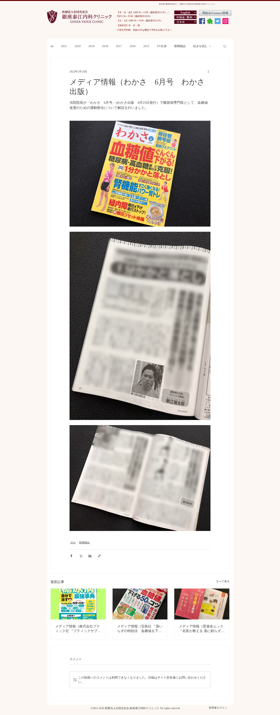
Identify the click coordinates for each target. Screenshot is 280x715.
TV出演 (161, 46)
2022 (73, 542)
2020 (78, 46)
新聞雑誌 (180, 46)
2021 (64, 46)
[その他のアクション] (208, 71)
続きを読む (200, 46)
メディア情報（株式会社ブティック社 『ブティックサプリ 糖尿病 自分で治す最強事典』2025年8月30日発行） (78, 628)
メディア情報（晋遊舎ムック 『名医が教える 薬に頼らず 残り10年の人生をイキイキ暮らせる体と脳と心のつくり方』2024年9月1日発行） (201, 628)
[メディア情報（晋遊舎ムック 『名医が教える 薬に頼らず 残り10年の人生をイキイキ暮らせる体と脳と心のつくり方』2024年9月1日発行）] (201, 604)
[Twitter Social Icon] (218, 21)
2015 (146, 46)
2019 (91, 46)
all (51, 46)
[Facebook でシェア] (71, 556)
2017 (119, 46)
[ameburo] (210, 21)
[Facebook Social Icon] (202, 21)
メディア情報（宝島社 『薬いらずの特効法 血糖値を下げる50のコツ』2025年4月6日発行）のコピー (140, 628)
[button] (224, 46)
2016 (133, 46)
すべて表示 (223, 581)
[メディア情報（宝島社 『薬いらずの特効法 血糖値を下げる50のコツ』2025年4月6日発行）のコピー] (140, 604)
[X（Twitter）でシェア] (80, 556)
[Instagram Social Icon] (225, 21)
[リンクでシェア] (99, 556)
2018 (105, 46)
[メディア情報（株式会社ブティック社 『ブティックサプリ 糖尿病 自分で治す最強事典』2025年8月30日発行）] (78, 604)
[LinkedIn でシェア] (90, 556)
